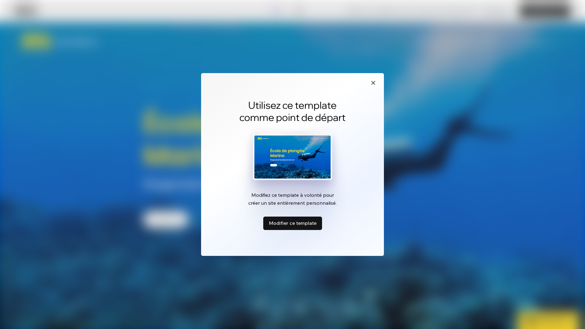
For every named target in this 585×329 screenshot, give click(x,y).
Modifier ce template (293, 223)
